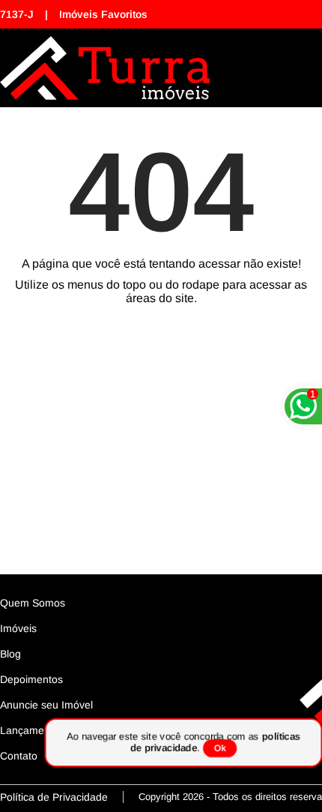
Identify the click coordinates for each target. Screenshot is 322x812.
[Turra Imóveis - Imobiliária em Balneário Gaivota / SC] (105, 68)
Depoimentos (31, 679)
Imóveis (18, 628)
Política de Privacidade (54, 797)
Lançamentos (32, 730)
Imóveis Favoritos (103, 14)
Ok (219, 748)
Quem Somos (32, 603)
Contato (18, 756)
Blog (10, 654)
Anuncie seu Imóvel (46, 705)
